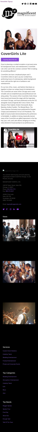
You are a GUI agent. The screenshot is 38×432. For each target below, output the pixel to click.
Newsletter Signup (6, 1)
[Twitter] (22, 4)
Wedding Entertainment (10, 357)
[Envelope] (36, 4)
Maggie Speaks (7, 405)
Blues (4, 390)
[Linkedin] (31, 4)
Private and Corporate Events (11, 364)
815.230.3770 (11, 189)
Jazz (4, 393)
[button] (35, 23)
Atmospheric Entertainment (11, 380)
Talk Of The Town (8, 422)
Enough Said (6, 419)
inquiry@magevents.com (14, 204)
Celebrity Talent (7, 354)
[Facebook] (25, 4)
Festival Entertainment (9, 361)
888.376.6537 (10, 191)
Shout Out (6, 415)
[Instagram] (28, 4)
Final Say (5, 412)
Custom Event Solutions (10, 351)
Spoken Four (6, 409)
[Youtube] (33, 4)
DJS (4, 386)
